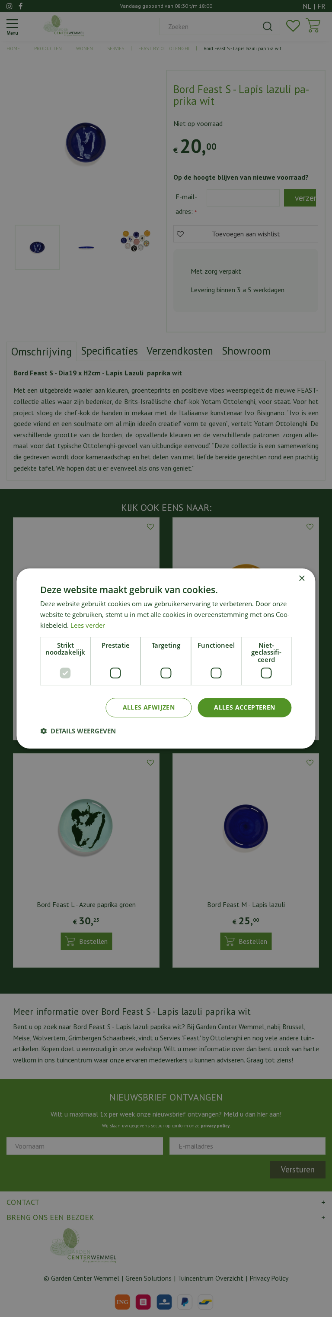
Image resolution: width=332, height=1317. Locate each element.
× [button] (301, 578)
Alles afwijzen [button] (149, 707)
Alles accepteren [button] (244, 707)
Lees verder (87, 625)
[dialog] (165, 658)
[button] (78, 731)
